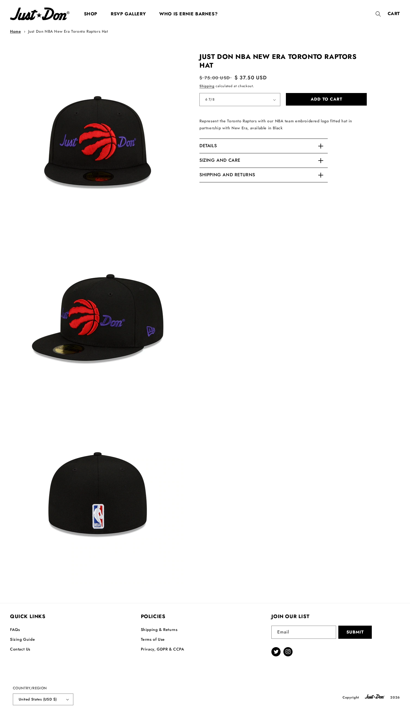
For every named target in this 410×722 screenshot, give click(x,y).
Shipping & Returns (159, 629)
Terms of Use (153, 639)
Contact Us (20, 649)
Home (15, 31)
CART (394, 13)
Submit (355, 632)
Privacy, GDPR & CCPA (162, 649)
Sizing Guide (22, 639)
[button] (378, 14)
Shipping (206, 86)
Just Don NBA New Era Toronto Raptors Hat (68, 31)
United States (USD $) (38, 699)
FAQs (15, 629)
